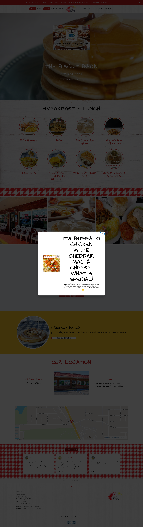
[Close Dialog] (102, 234)
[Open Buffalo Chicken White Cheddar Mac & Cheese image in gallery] (58, 256)
